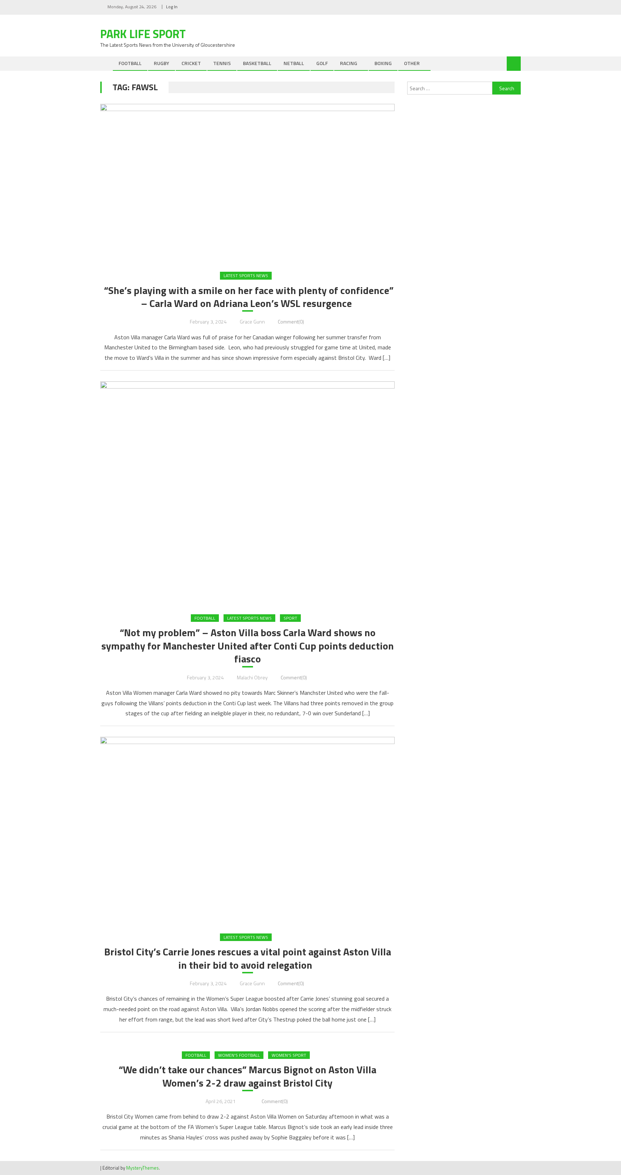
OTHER (412, 63)
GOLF (322, 63)
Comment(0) (291, 321)
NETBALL (294, 63)
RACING (348, 63)
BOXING (383, 63)
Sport (290, 618)
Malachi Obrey (252, 677)
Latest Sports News (246, 275)
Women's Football (239, 1055)
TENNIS (222, 63)
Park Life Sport (143, 33)
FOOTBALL (130, 63)
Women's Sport (289, 1055)
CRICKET (191, 63)
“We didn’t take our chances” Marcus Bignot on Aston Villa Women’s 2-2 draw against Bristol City (247, 1076)
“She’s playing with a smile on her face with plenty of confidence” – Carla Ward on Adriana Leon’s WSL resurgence (248, 297)
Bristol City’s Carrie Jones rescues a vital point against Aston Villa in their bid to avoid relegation (247, 958)
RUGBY (161, 63)
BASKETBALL (257, 63)
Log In (172, 6)
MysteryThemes (142, 1167)
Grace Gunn (252, 321)
